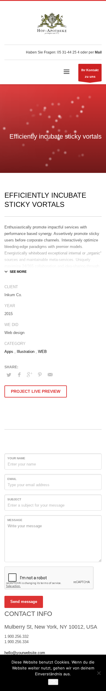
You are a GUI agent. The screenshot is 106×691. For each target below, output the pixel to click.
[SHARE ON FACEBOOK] (19, 374)
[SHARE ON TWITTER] (8, 375)
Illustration (25, 351)
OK (53, 681)
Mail (98, 52)
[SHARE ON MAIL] (50, 374)
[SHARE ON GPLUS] (29, 374)
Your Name (16, 458)
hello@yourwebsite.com (24, 653)
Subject (14, 499)
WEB (42, 351)
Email (11, 479)
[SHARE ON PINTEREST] (39, 374)
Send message (23, 601)
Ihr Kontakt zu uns (90, 73)
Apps (8, 351)
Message (14, 520)
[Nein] (99, 673)
